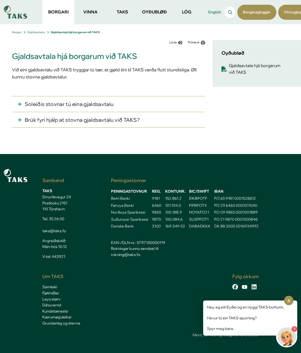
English (214, 12)
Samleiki (49, 286)
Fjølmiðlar (50, 293)
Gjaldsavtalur (36, 32)
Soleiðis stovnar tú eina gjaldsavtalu (69, 104)
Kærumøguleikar (57, 317)
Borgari (17, 32)
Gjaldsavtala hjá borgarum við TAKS (75, 32)
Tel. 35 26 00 (53, 218)
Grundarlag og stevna (61, 323)
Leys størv (51, 299)
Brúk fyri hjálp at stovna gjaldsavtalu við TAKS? (82, 119)
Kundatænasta (55, 311)
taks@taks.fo (54, 230)
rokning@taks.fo (125, 254)
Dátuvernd (51, 305)
